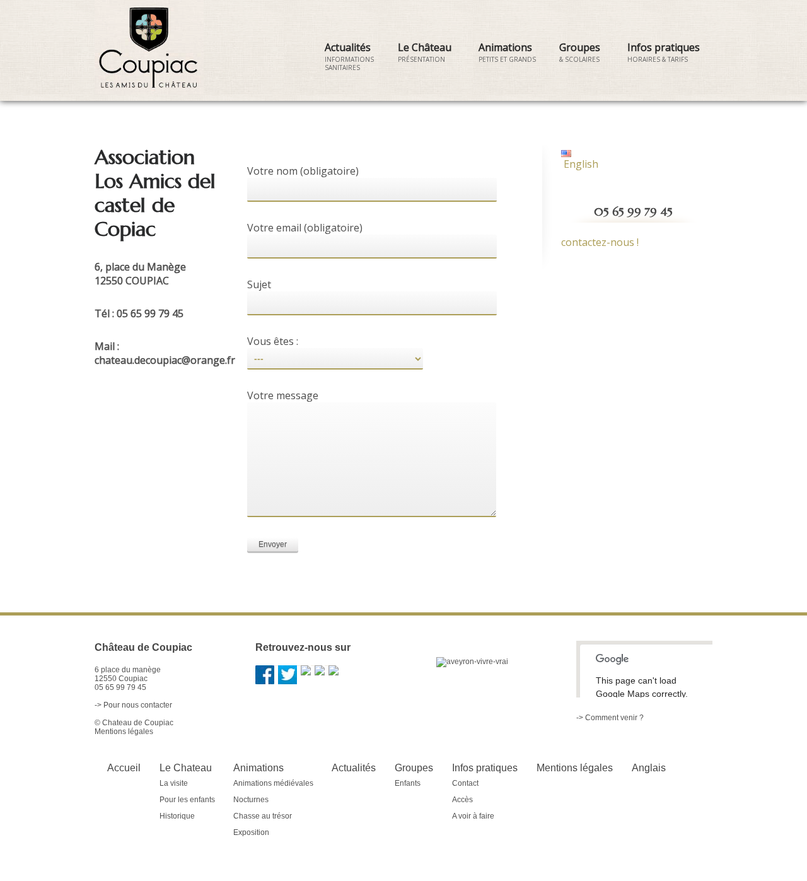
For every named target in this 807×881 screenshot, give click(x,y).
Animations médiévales (273, 783)
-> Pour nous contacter (133, 705)
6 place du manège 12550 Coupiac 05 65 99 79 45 (128, 678)
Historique (177, 816)
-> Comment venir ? (610, 717)
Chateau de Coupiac (137, 722)
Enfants (408, 783)
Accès (462, 799)
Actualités (349, 56)
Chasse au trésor (262, 816)
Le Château (424, 52)
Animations (507, 52)
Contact (465, 783)
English (579, 164)
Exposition (251, 832)
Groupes (579, 52)
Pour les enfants (187, 799)
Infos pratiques (663, 52)
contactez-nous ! (600, 242)
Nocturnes (251, 799)
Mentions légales (124, 731)
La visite (174, 783)
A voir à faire (473, 816)
